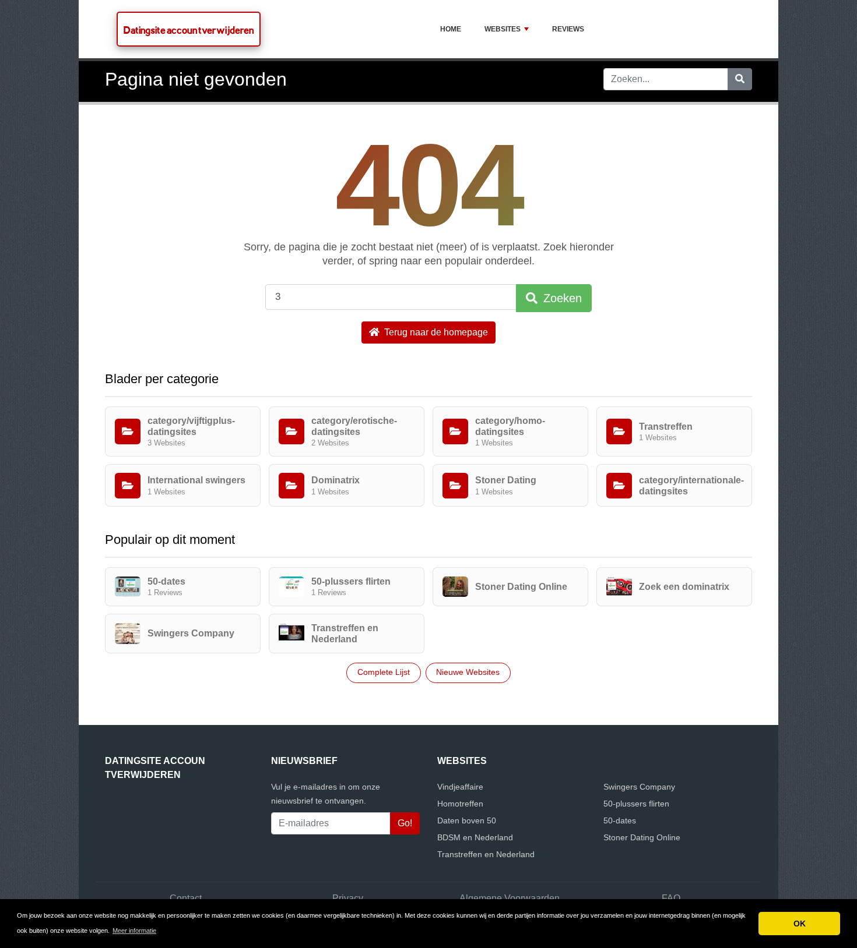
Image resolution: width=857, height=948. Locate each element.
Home (450, 29)
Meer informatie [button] (134, 930)
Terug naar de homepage (435, 332)
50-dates (619, 820)
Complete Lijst (383, 672)
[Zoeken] (740, 79)
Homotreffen (460, 803)
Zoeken (561, 298)
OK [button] (799, 923)
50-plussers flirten (636, 803)
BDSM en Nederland (475, 837)
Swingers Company (639, 786)
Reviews (568, 29)
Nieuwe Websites (468, 672)
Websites (502, 29)
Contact (186, 898)
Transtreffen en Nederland (486, 854)
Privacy (347, 898)
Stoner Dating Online (641, 837)
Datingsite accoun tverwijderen (189, 30)
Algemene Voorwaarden (509, 898)
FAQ (671, 898)
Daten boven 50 (466, 820)
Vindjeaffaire (460, 786)
